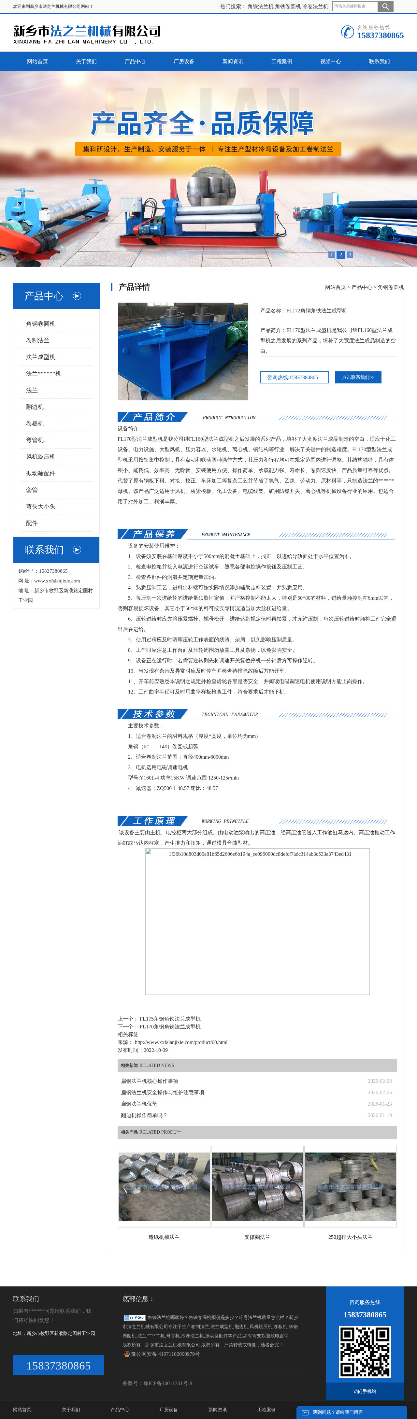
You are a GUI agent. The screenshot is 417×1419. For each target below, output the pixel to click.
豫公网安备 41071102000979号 (165, 1354)
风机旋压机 (40, 456)
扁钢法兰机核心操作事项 (149, 1081)
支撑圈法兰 (257, 1237)
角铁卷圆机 (288, 6)
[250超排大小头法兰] (350, 1186)
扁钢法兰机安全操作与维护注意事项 (162, 1092)
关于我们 (71, 1409)
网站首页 (335, 287)
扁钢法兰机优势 (139, 1104)
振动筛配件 (40, 473)
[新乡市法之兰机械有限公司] (93, 34)
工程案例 (266, 1409)
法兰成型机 (40, 357)
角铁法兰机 (261, 6)
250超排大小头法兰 (350, 1237)
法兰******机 (43, 373)
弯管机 (35, 440)
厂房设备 (169, 1409)
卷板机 (35, 423)
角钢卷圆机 (40, 324)
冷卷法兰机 (315, 6)
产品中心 (362, 287)
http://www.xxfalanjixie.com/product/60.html (181, 1042)
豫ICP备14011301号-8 (167, 1383)
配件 (32, 523)
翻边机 (35, 407)
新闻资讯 (217, 1409)
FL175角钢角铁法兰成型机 (169, 1019)
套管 (32, 490)
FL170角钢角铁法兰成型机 (169, 1026)
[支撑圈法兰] (257, 1186)
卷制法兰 (38, 340)
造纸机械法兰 (164, 1237)
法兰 (32, 390)
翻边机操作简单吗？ (144, 1115)
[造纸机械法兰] (164, 1186)
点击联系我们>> (358, 377)
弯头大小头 (40, 506)
